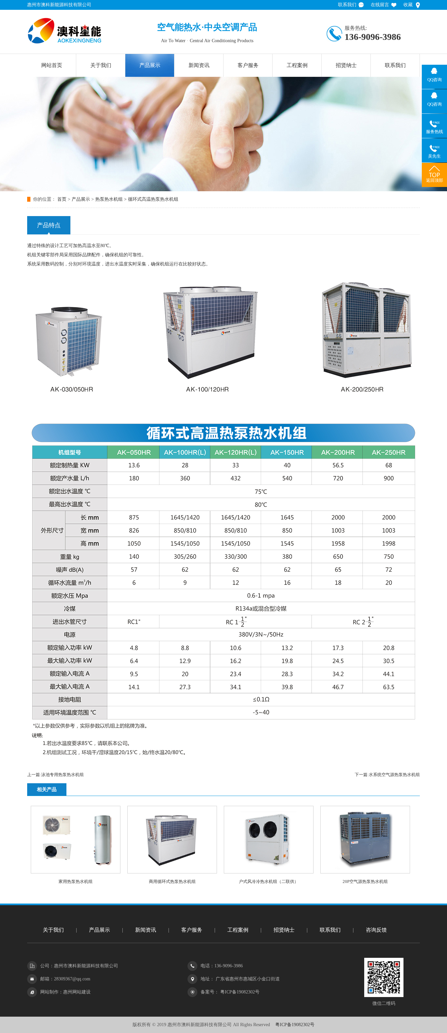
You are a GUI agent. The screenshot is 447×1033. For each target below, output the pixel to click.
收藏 (408, 4)
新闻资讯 (198, 65)
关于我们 (100, 65)
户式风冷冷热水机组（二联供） (268, 881)
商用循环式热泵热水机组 (172, 881)
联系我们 (347, 4)
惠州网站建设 (77, 992)
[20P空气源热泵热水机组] (365, 872)
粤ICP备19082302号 (239, 992)
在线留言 (380, 4)
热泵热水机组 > (111, 199)
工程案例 (297, 65)
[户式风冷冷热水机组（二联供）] (268, 872)
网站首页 (51, 65)
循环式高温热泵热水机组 (153, 199)
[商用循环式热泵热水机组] (172, 872)
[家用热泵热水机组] (75, 872)
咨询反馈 (376, 930)
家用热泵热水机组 (76, 881)
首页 (61, 199)
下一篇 (387, 774)
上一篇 (55, 774)
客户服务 (248, 65)
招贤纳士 (346, 65)
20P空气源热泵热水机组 (365, 881)
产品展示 (149, 65)
